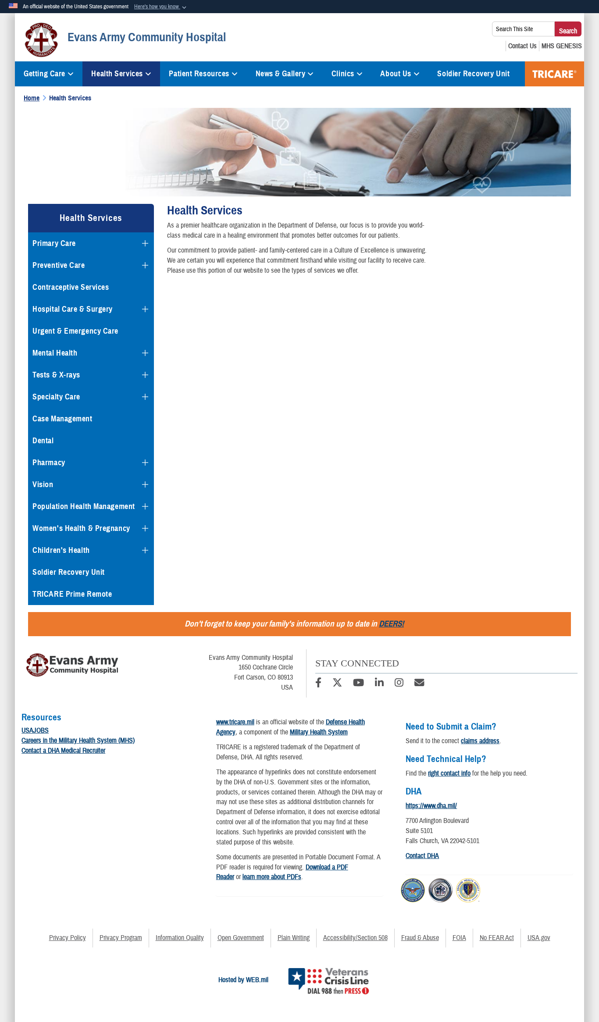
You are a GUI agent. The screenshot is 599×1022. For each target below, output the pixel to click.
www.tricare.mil (235, 722)
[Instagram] (399, 684)
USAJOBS (35, 730)
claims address (480, 741)
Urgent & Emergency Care (75, 331)
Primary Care (54, 243)
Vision (42, 484)
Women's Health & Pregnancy (81, 528)
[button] (161, 7)
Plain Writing (294, 937)
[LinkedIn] (379, 684)
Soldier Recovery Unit (473, 73)
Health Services (117, 73)
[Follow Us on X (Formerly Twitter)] (337, 684)
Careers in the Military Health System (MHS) (78, 740)
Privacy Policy (67, 937)
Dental (42, 440)
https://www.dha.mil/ (431, 805)
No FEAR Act (497, 937)
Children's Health (61, 550)
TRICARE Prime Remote (72, 594)
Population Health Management (83, 506)
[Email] (419, 684)
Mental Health (54, 353)
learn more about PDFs (271, 876)
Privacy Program (121, 937)
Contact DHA (422, 855)
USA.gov (539, 937)
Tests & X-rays (56, 375)
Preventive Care (58, 265)
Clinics (343, 73)
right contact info (449, 773)
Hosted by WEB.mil (243, 980)
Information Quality (180, 937)
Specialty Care (56, 397)
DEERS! (391, 624)
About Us (395, 73)
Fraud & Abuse (420, 937)
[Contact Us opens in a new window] (522, 46)
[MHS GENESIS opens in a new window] (562, 46)
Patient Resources (199, 73)
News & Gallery (281, 73)
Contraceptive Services (70, 287)
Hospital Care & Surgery (72, 309)
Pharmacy (48, 462)
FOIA (459, 937)
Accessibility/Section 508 (355, 937)
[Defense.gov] (413, 888)
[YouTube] (358, 684)
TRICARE (554, 73)
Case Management (62, 419)
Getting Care (44, 73)
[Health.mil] (440, 888)
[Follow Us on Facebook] (318, 684)
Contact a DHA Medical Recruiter (63, 750)
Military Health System (319, 732)
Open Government (240, 937)
